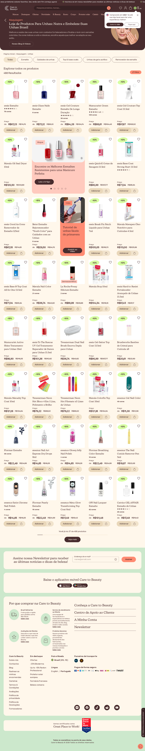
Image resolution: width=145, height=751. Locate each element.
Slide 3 (62, 188)
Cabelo (95, 14)
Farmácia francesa (38, 681)
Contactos (14, 664)
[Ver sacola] (130, 8)
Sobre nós (13, 660)
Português (66, 671)
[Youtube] (117, 707)
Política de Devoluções (14, 703)
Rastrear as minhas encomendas (15, 674)
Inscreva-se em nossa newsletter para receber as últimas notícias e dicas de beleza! (100, 2)
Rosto (65, 14)
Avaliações (14, 691)
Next (81, 158)
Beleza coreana (37, 685)
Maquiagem (16, 20)
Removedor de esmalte (126, 59)
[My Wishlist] (120, 8)
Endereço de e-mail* (82, 557)
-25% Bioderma (37, 664)
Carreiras (13, 681)
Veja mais (72, 539)
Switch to (115, 25)
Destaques (25, 14)
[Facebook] (87, 707)
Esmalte (25, 59)
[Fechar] (143, 709)
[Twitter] (107, 707)
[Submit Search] (109, 8)
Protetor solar (84, 14)
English (54, 671)
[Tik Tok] (97, 707)
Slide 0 (51, 188)
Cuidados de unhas (46, 59)
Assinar (128, 559)
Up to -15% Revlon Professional (38, 669)
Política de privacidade (14, 697)
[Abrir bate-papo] (140, 746)
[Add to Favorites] (25, 81)
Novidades (45, 14)
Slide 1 (54, 188)
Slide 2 (58, 188)
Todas (10, 59)
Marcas (16, 14)
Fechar (137, 15)
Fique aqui (131, 25)
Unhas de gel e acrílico (97, 59)
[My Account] (125, 8)
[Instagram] (77, 707)
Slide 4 (65, 188)
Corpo (73, 14)
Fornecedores (15, 708)
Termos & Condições (14, 686)
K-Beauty (56, 14)
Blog (11, 667)
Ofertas (36, 14)
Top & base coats (70, 59)
